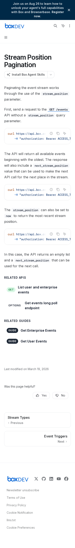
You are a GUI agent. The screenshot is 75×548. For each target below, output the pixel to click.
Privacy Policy (16, 505)
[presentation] (37, 136)
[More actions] (70, 26)
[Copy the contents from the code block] (58, 133)
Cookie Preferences (21, 527)
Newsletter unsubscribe (22, 490)
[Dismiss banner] (69, 10)
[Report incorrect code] (51, 133)
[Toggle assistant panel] (63, 26)
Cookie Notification (20, 512)
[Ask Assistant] (64, 133)
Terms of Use (16, 497)
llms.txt (11, 520)
